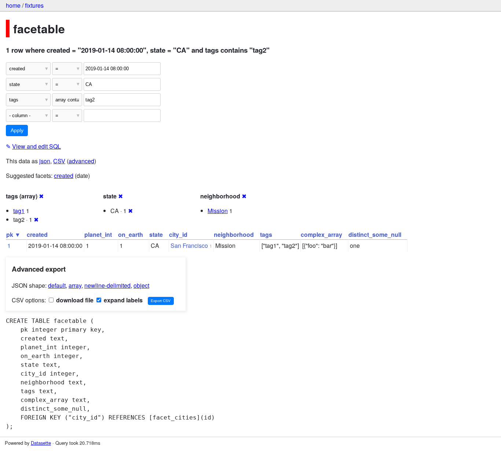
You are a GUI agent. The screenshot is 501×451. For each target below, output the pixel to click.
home (13, 5)
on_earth (130, 234)
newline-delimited (107, 285)
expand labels (122, 300)
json (44, 161)
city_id (178, 234)
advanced (81, 161)
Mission (218, 210)
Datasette (41, 442)
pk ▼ (13, 234)
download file (74, 300)
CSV (59, 161)
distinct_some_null (374, 234)
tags (266, 234)
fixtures (34, 5)
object (141, 285)
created (63, 175)
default (57, 285)
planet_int (98, 234)
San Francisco (189, 245)
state (156, 234)
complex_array (321, 234)
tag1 (19, 210)
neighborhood (234, 234)
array (75, 285)
